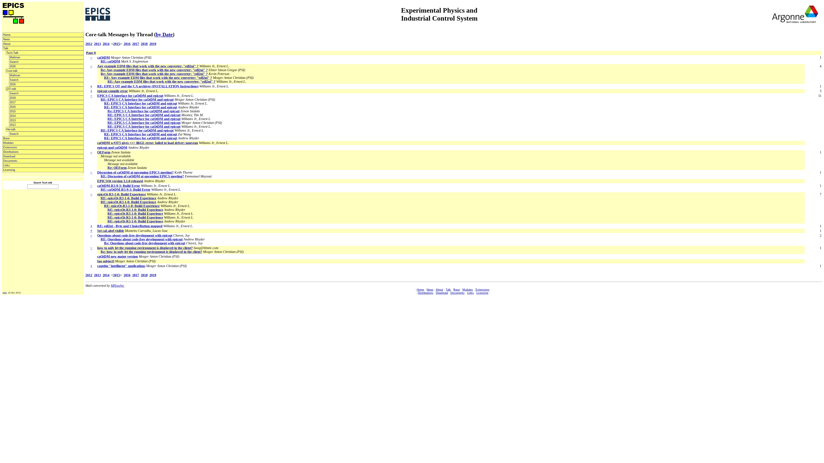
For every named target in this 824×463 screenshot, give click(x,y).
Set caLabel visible (110, 231)
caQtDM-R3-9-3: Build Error (118, 186)
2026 (13, 66)
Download (9, 156)
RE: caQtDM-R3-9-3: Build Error (125, 189)
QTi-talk (11, 88)
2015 (13, 111)
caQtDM (103, 57)
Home (7, 34)
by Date (164, 34)
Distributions (11, 151)
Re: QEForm (117, 168)
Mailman (15, 57)
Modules (8, 142)
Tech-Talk (12, 52)
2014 (13, 115)
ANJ (5, 293)
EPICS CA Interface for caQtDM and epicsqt (130, 96)
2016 (13, 106)
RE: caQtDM (110, 61)
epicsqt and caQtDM (112, 147)
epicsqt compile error (112, 91)
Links (6, 165)
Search (14, 61)
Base (6, 138)
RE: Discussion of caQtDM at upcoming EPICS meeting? (142, 176)
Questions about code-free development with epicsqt (134, 235)
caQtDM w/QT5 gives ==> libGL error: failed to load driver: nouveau (147, 143)
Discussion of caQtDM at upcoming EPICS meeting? (135, 172)
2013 (13, 120)
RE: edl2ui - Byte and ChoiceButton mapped (129, 226)
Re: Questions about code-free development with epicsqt (144, 243)
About (7, 43)
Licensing (9, 169)
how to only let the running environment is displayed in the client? (145, 248)
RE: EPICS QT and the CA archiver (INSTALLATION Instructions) (147, 86)
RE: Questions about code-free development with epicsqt (142, 239)
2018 (13, 97)
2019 (152, 44)
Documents (10, 160)
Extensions (10, 147)
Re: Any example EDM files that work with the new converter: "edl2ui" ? (154, 70)
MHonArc (117, 285)
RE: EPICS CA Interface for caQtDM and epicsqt (137, 99)
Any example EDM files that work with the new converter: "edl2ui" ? (147, 66)
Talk (5, 48)
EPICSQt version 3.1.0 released (120, 181)
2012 (13, 124)
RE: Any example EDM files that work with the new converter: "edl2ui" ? (158, 78)
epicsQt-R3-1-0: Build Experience (121, 194)
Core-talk (12, 70)
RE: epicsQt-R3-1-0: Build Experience (128, 198)
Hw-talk (11, 129)
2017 (13, 102)
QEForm (103, 152)
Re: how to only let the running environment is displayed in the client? (151, 252)
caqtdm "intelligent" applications (121, 266)
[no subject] (105, 261)
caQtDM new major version (117, 256)
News (6, 39)
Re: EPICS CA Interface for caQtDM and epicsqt (144, 111)
